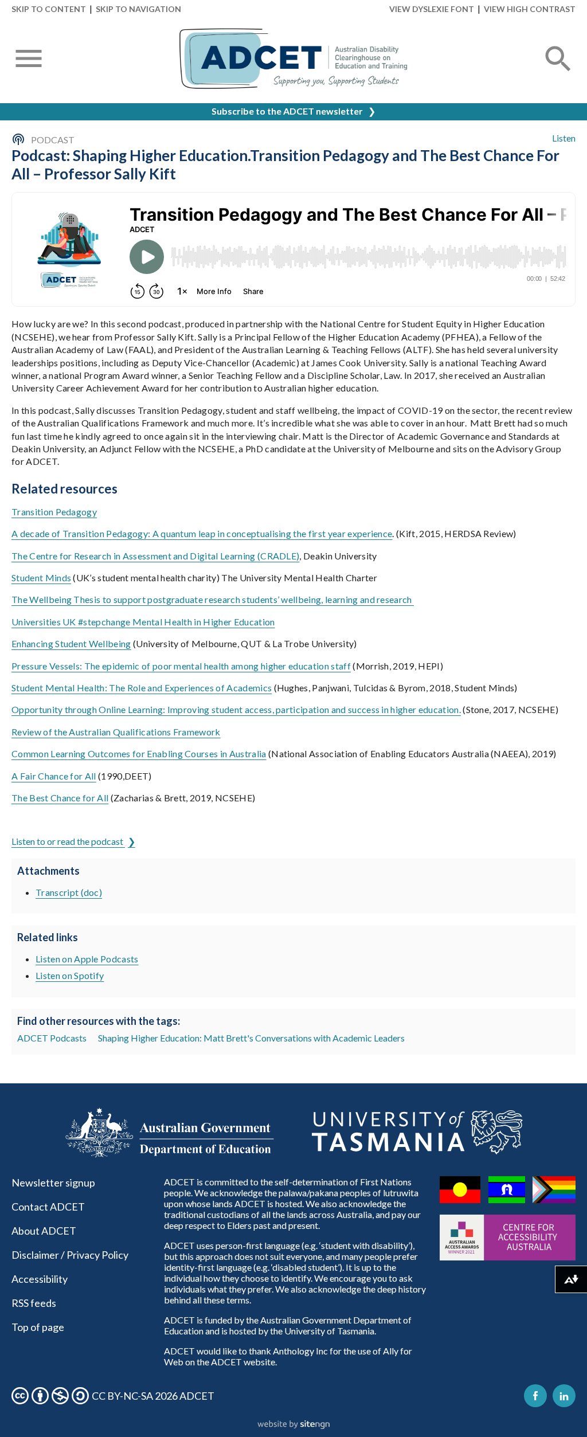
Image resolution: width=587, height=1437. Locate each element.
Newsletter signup (53, 1182)
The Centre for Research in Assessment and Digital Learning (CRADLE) (155, 555)
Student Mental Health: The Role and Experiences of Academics (141, 687)
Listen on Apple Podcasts (87, 958)
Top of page (37, 1327)
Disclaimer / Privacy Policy (69, 1254)
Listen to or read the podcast (68, 841)
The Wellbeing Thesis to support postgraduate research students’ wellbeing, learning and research (212, 599)
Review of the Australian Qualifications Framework (116, 731)
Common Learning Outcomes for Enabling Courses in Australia (139, 753)
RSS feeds (33, 1303)
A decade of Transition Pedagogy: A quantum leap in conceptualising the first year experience (201, 533)
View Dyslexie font (431, 9)
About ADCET (43, 1230)
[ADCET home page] (293, 58)
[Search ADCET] (558, 72)
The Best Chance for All (59, 797)
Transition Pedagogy (54, 511)
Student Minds (41, 577)
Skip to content (48, 9)
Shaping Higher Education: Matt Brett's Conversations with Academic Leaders (251, 1037)
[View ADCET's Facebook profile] (535, 1395)
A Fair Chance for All (53, 775)
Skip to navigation (138, 9)
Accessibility (39, 1278)
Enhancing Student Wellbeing (71, 643)
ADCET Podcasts (52, 1037)
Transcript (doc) (69, 892)
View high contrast (530, 9)
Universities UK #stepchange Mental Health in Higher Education (143, 621)
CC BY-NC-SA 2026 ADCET (153, 1395)
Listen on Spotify (70, 975)
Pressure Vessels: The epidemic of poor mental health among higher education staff (181, 665)
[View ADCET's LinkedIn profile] (564, 1395)
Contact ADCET (48, 1206)
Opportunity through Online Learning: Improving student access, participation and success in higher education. (236, 709)
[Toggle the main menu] (28, 59)
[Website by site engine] (293, 1425)
